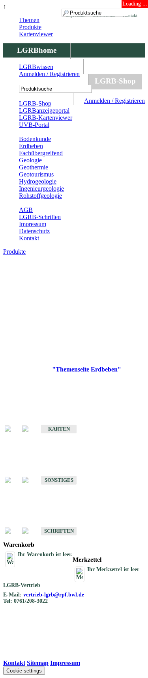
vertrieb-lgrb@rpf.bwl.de (53, 595)
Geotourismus (36, 174)
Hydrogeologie (37, 181)
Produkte (30, 27)
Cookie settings (24, 671)
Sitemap (38, 662)
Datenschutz (34, 231)
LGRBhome (36, 50)
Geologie (30, 160)
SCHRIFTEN (59, 531)
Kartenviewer (36, 34)
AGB (26, 209)
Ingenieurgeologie (41, 188)
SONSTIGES (59, 480)
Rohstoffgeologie (40, 195)
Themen (29, 20)
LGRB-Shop (115, 81)
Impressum (32, 224)
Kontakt (29, 238)
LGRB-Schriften (40, 217)
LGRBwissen (36, 66)
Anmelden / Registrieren (114, 100)
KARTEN (59, 429)
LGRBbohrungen (46, 81)
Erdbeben (31, 146)
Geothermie (33, 167)
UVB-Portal (34, 124)
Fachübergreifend (41, 153)
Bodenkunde (35, 139)
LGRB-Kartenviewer (45, 117)
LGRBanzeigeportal (44, 110)
